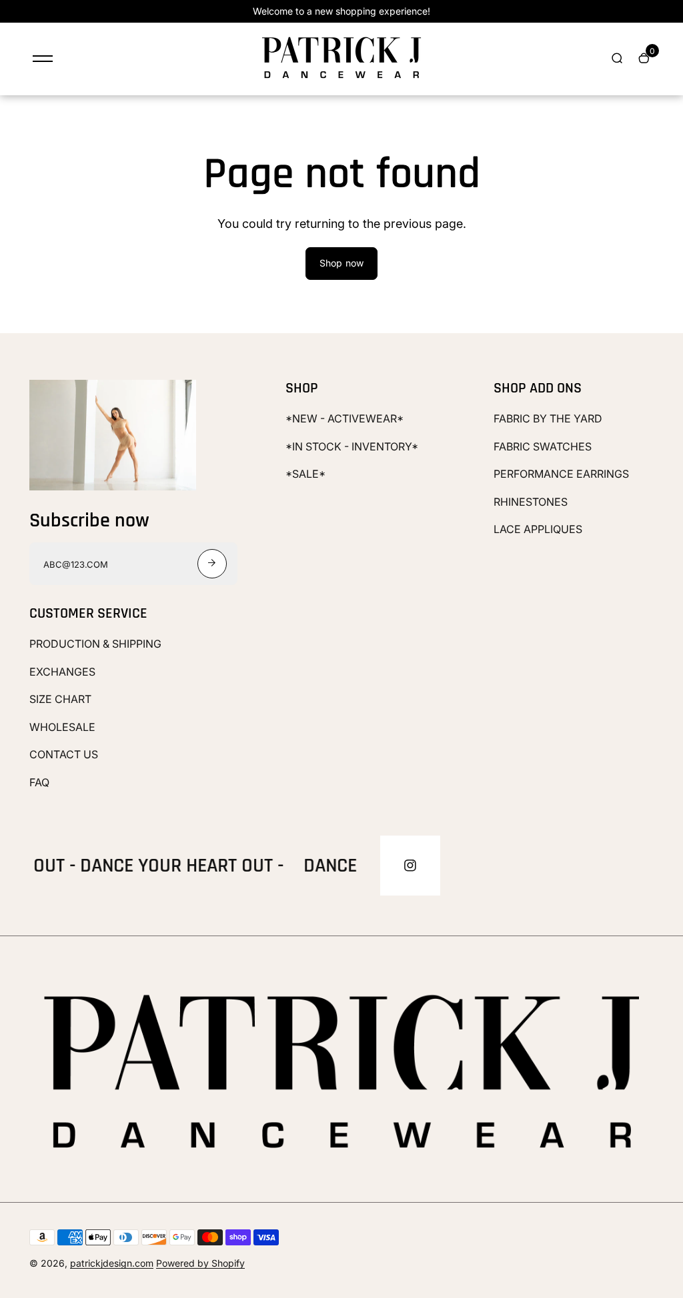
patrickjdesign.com (111, 1263)
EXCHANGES (62, 671)
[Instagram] (410, 866)
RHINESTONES (531, 501)
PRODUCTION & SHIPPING (95, 643)
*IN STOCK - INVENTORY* (351, 446)
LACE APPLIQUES (538, 529)
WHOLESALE (62, 727)
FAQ (39, 782)
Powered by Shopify (200, 1263)
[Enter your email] (212, 563)
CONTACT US (63, 754)
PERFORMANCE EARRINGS (561, 473)
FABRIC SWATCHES (543, 446)
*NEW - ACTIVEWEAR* (344, 418)
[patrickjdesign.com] (341, 78)
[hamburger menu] (42, 58)
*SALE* (305, 473)
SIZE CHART (60, 699)
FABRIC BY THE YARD (548, 418)
